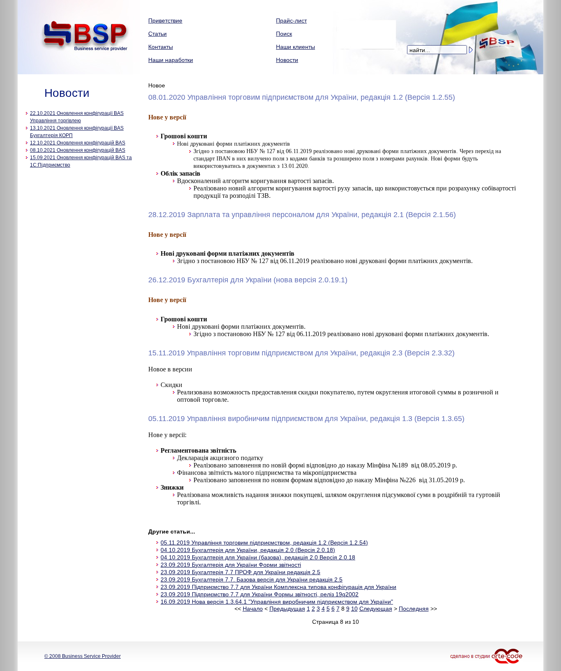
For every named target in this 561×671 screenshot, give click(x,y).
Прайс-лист (291, 20)
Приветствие (165, 20)
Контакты (160, 47)
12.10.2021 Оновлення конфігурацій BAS (77, 143)
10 (354, 608)
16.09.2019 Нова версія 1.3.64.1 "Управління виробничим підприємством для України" (277, 601)
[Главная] (79, 73)
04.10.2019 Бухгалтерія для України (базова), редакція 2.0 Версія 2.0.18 (258, 557)
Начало (253, 608)
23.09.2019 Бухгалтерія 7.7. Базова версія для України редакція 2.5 (252, 579)
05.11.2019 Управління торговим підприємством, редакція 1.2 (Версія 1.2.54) (264, 542)
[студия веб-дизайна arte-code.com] (495, 654)
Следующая (375, 608)
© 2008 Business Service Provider (82, 656)
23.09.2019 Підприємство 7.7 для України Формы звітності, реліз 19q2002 (260, 594)
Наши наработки (170, 60)
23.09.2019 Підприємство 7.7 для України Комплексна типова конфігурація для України (278, 587)
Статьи (157, 33)
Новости (287, 60)
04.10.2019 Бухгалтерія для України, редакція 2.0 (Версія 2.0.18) (248, 550)
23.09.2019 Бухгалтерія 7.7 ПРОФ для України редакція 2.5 (240, 572)
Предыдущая (287, 608)
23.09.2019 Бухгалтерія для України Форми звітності (231, 564)
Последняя (414, 608)
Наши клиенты (295, 47)
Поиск (284, 33)
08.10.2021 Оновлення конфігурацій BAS (77, 150)
